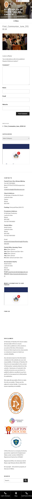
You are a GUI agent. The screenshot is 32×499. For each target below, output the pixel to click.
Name (4, 87)
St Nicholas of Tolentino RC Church (13, 12)
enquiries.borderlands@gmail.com (18, 272)
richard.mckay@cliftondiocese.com (14, 189)
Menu (17, 21)
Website (5, 104)
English (20, 1)
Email (4, 96)
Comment (6, 65)
